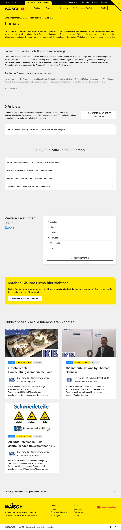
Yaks (52, 248)
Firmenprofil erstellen (25, 299)
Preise (95, 2)
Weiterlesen (10, 89)
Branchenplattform (13, 3)
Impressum (78, 509)
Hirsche (53, 227)
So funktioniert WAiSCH (83, 8)
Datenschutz (79, 512)
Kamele (53, 233)
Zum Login (55, 516)
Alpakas (53, 222)
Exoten (11, 227)
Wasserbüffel (55, 243)
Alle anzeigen (81, 258)
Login (103, 8)
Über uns (85, 2)
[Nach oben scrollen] (114, 492)
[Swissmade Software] (106, 507)
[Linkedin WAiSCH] (111, 527)
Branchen (50, 8)
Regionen (63, 8)
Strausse (54, 238)
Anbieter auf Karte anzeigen (100, 114)
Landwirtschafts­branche (38, 3)
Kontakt (104, 2)
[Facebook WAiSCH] (115, 527)
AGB (76, 506)
